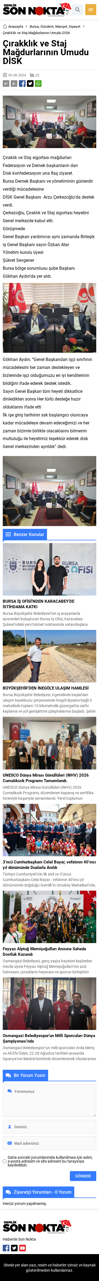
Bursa (34, 26)
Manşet (61, 26)
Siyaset (74, 26)
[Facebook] (6, 1248)
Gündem (47, 26)
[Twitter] (14, 1248)
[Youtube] (22, 1248)
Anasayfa (15, 26)
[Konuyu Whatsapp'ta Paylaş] (38, 83)
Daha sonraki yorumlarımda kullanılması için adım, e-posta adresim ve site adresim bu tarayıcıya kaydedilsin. (50, 1161)
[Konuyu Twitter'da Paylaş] (30, 83)
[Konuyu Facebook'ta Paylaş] (22, 83)
